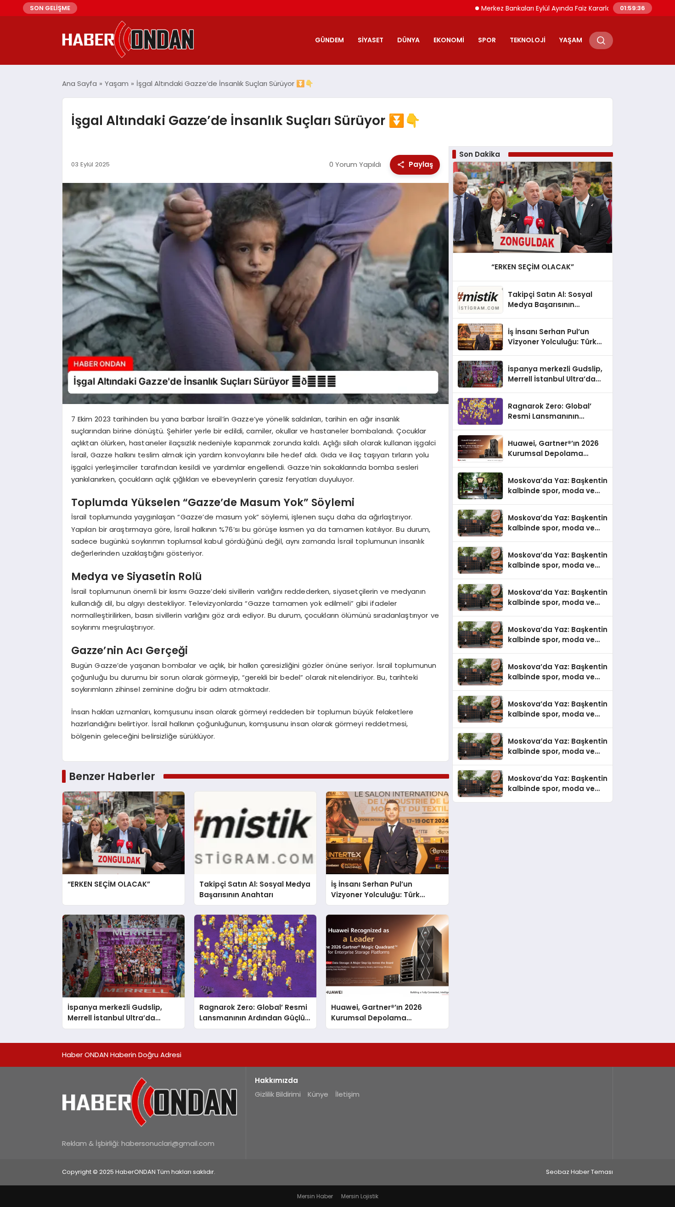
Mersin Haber (315, 1196)
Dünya (408, 40)
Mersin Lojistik (359, 1196)
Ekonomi (448, 40)
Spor (487, 40)
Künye (318, 1094)
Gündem (329, 40)
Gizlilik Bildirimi (278, 1094)
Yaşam (570, 40)
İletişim (347, 1094)
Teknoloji (528, 40)
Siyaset (370, 40)
